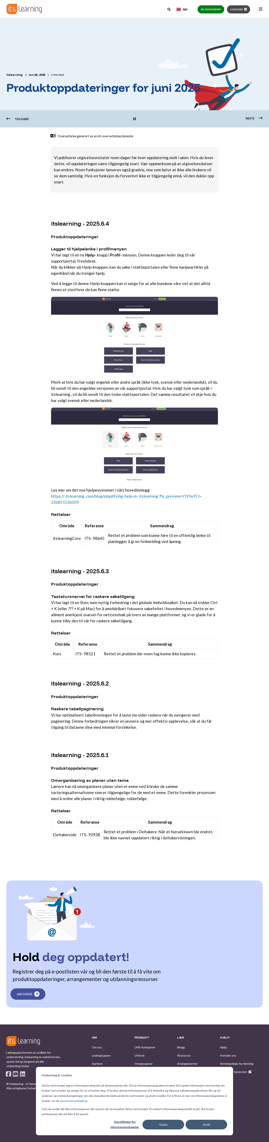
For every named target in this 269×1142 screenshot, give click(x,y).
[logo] (23, 1041)
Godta (163, 1124)
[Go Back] (134, 119)
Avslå (206, 1124)
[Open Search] (169, 9)
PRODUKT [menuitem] (141, 1037)
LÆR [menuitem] (180, 1037)
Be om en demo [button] (211, 9)
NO (185, 9)
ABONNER (24, 994)
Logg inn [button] (236, 9)
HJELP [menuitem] (224, 1037)
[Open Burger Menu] (260, 9)
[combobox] (182, 9)
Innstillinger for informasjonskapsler (125, 1124)
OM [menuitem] (94, 1037)
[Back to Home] (24, 8)
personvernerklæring (73, 1101)
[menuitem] (97, 1047)
